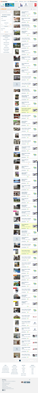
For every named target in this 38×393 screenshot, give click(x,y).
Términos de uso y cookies (5, 386)
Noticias (25, 1)
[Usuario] (29, 1)
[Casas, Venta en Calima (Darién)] (17, 154)
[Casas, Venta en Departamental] (17, 193)
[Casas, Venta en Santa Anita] (17, 329)
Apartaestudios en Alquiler (14, 369)
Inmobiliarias (21, 1)
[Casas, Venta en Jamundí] (17, 109)
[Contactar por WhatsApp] (27, 15)
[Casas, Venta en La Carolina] (17, 51)
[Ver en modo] (31, 9)
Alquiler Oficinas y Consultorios (14, 372)
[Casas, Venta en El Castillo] (17, 200)
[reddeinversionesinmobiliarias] (35, 342)
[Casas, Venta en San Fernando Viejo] (17, 97)
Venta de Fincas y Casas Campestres (5, 372)
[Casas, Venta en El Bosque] (17, 71)
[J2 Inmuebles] (7, 5)
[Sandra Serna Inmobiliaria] (31, 5)
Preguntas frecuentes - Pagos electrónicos (6, 387)
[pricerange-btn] (10, 24)
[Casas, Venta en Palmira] (17, 322)
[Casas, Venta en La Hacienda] (17, 13)
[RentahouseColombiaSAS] (35, 316)
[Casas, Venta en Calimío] (17, 290)
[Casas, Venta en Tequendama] (17, 206)
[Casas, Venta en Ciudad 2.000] (17, 19)
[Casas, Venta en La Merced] (17, 167)
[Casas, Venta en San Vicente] (17, 277)
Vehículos (33, 369)
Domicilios (23, 369)
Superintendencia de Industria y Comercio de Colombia (8, 388)
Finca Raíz (16, 1)
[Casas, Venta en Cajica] (17, 316)
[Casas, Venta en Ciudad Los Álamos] (17, 148)
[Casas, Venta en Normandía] (17, 122)
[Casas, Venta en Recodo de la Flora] (17, 213)
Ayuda (23, 372)
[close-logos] (19, 7)
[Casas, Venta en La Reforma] (17, 283)
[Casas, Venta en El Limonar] (17, 161)
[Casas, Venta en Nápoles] (17, 135)
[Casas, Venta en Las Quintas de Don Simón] (17, 26)
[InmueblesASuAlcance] (35, 13)
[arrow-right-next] (32, 360)
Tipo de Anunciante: (3, 28)
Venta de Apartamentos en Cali (5, 368)
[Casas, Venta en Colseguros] (17, 32)
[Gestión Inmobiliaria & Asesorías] (26, 5)
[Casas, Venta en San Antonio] (17, 103)
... (30, 360)
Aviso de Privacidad (4, 385)
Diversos (32, 372)
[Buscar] (11, 12)
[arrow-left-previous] (18, 360)
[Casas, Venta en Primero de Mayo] (17, 58)
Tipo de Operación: (6, 17)
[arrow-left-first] (16, 360)
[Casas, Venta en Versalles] (17, 219)
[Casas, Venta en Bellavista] (17, 180)
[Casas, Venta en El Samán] (17, 310)
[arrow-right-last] (34, 360)
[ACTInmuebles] (35, 336)
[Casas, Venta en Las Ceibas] (17, 64)
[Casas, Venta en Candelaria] (17, 303)
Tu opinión (37, 196)
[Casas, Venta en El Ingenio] (17, 45)
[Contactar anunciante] (28, 15)
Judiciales (32, 373)
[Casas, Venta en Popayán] (17, 116)
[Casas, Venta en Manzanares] (17, 174)
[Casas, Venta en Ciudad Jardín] (17, 187)
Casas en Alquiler (14, 368)
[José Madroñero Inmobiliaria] (16, 5)
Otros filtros (6, 26)
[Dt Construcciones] (35, 5)
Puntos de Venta (23, 368)
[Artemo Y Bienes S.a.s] (12, 5)
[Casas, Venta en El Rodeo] (17, 84)
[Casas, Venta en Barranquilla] (17, 296)
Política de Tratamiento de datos (5, 384)
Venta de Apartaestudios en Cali (5, 369)
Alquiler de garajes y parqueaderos (14, 373)
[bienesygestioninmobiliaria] (35, 323)
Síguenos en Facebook (23, 373)
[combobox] (6, 12)
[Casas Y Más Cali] (21, 5)
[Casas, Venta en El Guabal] (17, 77)
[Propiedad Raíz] (2, 5)
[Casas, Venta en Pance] (17, 39)
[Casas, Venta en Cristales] (17, 245)
